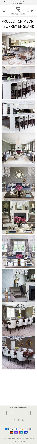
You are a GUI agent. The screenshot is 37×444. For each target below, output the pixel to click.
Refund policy (20, 438)
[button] (4, 11)
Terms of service (30, 438)
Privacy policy (12, 438)
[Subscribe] (28, 413)
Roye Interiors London (17, 436)
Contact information (19, 441)
